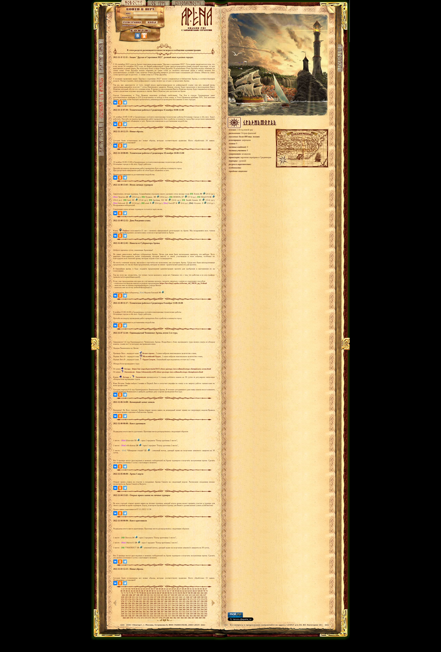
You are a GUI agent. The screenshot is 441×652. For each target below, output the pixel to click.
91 (171, 593)
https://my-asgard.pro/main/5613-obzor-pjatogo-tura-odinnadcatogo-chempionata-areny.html (171, 369)
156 (137, 599)
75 (130, 593)
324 (137, 614)
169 (184, 599)
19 (159, 589)
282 (159, 610)
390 (203, 618)
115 (162, 595)
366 (202, 616)
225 (126, 605)
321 (126, 614)
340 (195, 614)
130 (130, 597)
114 (159, 595)
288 (180, 610)
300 (137, 612)
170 (188, 599)
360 (180, 616)
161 (155, 599)
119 (176, 595)
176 (123, 601)
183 (148, 601)
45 (140, 591)
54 (163, 591)
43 (134, 591)
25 (175, 589)
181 (141, 601)
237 (170, 605)
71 (207, 591)
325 (141, 614)
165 (170, 599)
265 (184, 607)
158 (144, 599)
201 (126, 603)
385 (186, 618)
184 (151, 601)
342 (202, 614)
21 (165, 589)
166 (173, 599)
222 (202, 603)
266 (188, 607)
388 (197, 618)
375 (150, 618)
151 (205, 597)
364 (195, 616)
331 (162, 614)
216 (180, 603)
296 (123, 612)
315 (191, 612)
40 (127, 591)
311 (177, 612)
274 (130, 610)
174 (202, 599)
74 (127, 593)
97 (187, 593)
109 (141, 595)
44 (137, 591)
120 (179, 595)
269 (199, 607)
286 (173, 610)
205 (141, 603)
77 (135, 593)
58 (173, 591)
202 (130, 603)
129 (126, 597)
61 (181, 591)
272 (123, 610)
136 (151, 597)
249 (126, 607)
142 (173, 597)
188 (166, 601)
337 (184, 614)
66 (194, 591)
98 (189, 593)
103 (205, 593)
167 (177, 599)
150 (202, 597)
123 (190, 595)
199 (205, 601)
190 (173, 601)
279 (148, 610)
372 (139, 618)
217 (184, 603)
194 (188, 601)
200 (123, 603)
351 (148, 616)
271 (205, 607)
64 (189, 591)
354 (159, 616)
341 (199, 614)
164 (166, 599)
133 (141, 597)
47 (145, 591)
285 (170, 610)
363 (191, 616)
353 (155, 616)
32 (193, 589)
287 (177, 610)
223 (205, 603)
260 (166, 607)
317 (198, 612)
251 (133, 607)
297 (126, 612)
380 (168, 618)
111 (148, 595)
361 (184, 616)
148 (195, 597)
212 (166, 603)
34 (198, 589)
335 (177, 614)
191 (177, 601)
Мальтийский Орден (152, 356)
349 (141, 616)
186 (159, 601)
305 (155, 612)
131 (133, 597)
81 (145, 593)
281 (155, 610)
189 (170, 601)
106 (131, 595)
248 (123, 607)
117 (169, 595)
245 (199, 605)
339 (191, 614)
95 (181, 593)
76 (132, 593)
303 (148, 612)
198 (202, 601)
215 (177, 603)
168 (180, 599)
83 (150, 593)
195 (191, 601)
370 (132, 618)
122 (187, 595)
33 (196, 589)
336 (180, 614)
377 (157, 618)
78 (137, 593)
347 (133, 616)
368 (124, 618)
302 (144, 612)
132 (137, 597)
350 (144, 616)
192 (180, 601)
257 (155, 607)
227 (133, 605)
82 (148, 593)
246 (202, 605)
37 (206, 589)
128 (123, 597)
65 (191, 591)
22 (167, 589)
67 (196, 591)
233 (155, 605)
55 (165, 591)
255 (148, 607)
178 (130, 601)
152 (123, 599)
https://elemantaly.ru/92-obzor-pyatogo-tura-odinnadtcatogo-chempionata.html (169, 372)
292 (195, 610)
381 (171, 618)
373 (142, 618)
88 (163, 593)
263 (177, 607)
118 (172, 595)
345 (126, 616)
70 (204, 591)
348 (137, 616)
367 (205, 616)
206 (144, 603)
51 (155, 591)
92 (174, 593)
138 (159, 597)
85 (156, 593)
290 (188, 610)
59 (176, 591)
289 (184, 610)
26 (178, 589)
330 (159, 614)
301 (141, 612)
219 (191, 603)
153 (126, 599)
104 (123, 595)
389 (200, 618)
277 (141, 610)
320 (123, 614)
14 (147, 589)
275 (133, 610)
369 (128, 618)
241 (184, 605)
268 (195, 607)
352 (151, 616)
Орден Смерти (149, 359)
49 (150, 591)
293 (199, 610)
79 (140, 593)
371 (135, 618)
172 (195, 599)
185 (155, 601)
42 (132, 591)
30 (188, 589)
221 (198, 603)
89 (166, 593)
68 (199, 591)
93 (176, 593)
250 (130, 607)
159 (148, 599)
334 (173, 614)
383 (179, 618)
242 (188, 605)
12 (141, 589)
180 (137, 601)
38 (121, 591)
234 (159, 605)
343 (205, 614)
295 (205, 610)
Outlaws (126, 231)
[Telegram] (125, 102)
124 (194, 595)
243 (191, 605)
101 (199, 593)
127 (204, 595)
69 (202, 591)
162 (159, 599)
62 (183, 591)
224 (123, 605)
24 (172, 589)
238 (173, 605)
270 (202, 607)
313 (184, 612)
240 (180, 605)
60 (178, 591)
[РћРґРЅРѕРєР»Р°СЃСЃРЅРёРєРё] (120, 102)
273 (126, 610)
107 (134, 595)
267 (191, 607)
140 (166, 597)
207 (148, 603)
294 (202, 610)
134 (144, 597)
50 (152, 591)
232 (151, 605)
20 (162, 589)
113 (155, 595)
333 (170, 614)
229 (141, 605)
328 (151, 614)
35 (201, 589)
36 (203, 589)
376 (153, 618)
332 (166, 614)
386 (189, 618)
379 (164, 618)
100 (195, 593)
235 (162, 605)
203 (133, 603)
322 (130, 614)
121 (183, 595)
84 (153, 593)
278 (144, 610)
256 (151, 607)
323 (133, 614)
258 (159, 607)
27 (180, 589)
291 (191, 610)
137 (155, 597)
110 (145, 595)
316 (195, 612)
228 (137, 605)
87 (161, 593)
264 (180, 607)
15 (149, 589)
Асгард (127, 369)
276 (137, 610)
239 (177, 605)
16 (152, 589)
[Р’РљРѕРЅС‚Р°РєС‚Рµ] (115, 102)
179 (133, 601)
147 (191, 597)
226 (130, 605)
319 (205, 612)
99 (192, 593)
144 (180, 597)
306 (159, 612)
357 (170, 616)
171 (191, 599)
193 (184, 601)
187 (162, 601)
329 (155, 614)
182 (144, 601)
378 (160, 618)
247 (205, 605)
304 (151, 612)
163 (162, 599)
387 (193, 618)
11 (139, 589)
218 (187, 603)
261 (170, 607)
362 (188, 616)
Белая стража (148, 353)
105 (127, 595)
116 (165, 595)
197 (199, 601)
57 (171, 591)
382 (175, 618)
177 (126, 601)
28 (183, 589)
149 (199, 597)
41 (129, 591)
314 (187, 612)
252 (137, 607)
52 (158, 591)
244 (195, 605)
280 (151, 610)
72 (122, 593)
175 (205, 599)
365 (199, 616)
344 (123, 616)
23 (170, 589)
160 (151, 599)
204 (137, 603)
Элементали (129, 372)
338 (188, 614)
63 (186, 591)
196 (195, 601)
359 (177, 616)
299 (133, 612)
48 (147, 591)
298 (130, 612)
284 (166, 610)
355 (162, 616)
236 (166, 605)
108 (138, 595)
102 (202, 593)
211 (162, 603)
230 (144, 605)
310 (173, 612)
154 (130, 599)
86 (158, 593)
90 (168, 593)
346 (130, 616)
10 (136, 589)
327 (148, 614)
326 (144, 614)
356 (166, 616)
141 (170, 597)
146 (188, 597)
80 (143, 593)
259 (162, 607)
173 (199, 599)
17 (154, 589)
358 (173, 616)
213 (169, 603)
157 (141, 599)
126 (201, 595)
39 (124, 591)
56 (168, 591)
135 (148, 597)
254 (144, 607)
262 (173, 607)
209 (155, 603)
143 (177, 597)
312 (180, 612)
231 (148, 605)
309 (170, 612)
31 (190, 589)
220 (195, 603)
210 (159, 603)
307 (162, 612)
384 (182, 618)
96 (184, 593)
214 (173, 603)
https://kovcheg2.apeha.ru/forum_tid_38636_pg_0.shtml (183, 283)
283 (162, 610)
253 (141, 607)
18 (157, 589)
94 (179, 593)
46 (142, 591)
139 (162, 597)
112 (152, 595)
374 (146, 618)
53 (160, 591)
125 (197, 595)
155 (133, 599)
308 (166, 612)
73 (125, 593)
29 (185, 589)
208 (151, 603)
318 (202, 612)
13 (144, 589)
